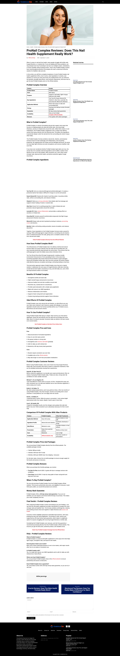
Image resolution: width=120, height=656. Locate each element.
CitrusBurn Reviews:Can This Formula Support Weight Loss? (82, 82)
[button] (103, 1)
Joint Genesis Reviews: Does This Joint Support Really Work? (82, 121)
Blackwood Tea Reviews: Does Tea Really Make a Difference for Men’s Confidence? (77, 590)
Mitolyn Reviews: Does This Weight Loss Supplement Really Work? (83, 102)
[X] (31, 570)
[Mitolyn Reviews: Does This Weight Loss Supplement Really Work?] (83, 91)
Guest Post (75, 80)
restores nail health (42, 341)
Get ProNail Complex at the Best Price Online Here (48, 324)
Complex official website (55, 114)
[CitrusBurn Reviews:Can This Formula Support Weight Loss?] (83, 72)
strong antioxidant (43, 201)
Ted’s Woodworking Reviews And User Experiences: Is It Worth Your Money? (82, 160)
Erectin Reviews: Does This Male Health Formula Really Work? (42, 589)
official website (43, 355)
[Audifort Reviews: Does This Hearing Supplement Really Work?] (83, 130)
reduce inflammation (43, 211)
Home (28, 47)
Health (31, 47)
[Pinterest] (33, 570)
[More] (39, 570)
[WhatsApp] (36, 570)
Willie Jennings (31, 57)
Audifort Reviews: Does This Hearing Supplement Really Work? (82, 140)
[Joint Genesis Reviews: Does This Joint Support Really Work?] (83, 111)
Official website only (47, 435)
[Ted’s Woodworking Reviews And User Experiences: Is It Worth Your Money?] (83, 150)
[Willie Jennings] (31, 577)
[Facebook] (28, 570)
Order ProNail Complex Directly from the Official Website (48, 239)
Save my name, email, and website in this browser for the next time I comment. (46, 615)
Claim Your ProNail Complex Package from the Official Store (48, 529)
